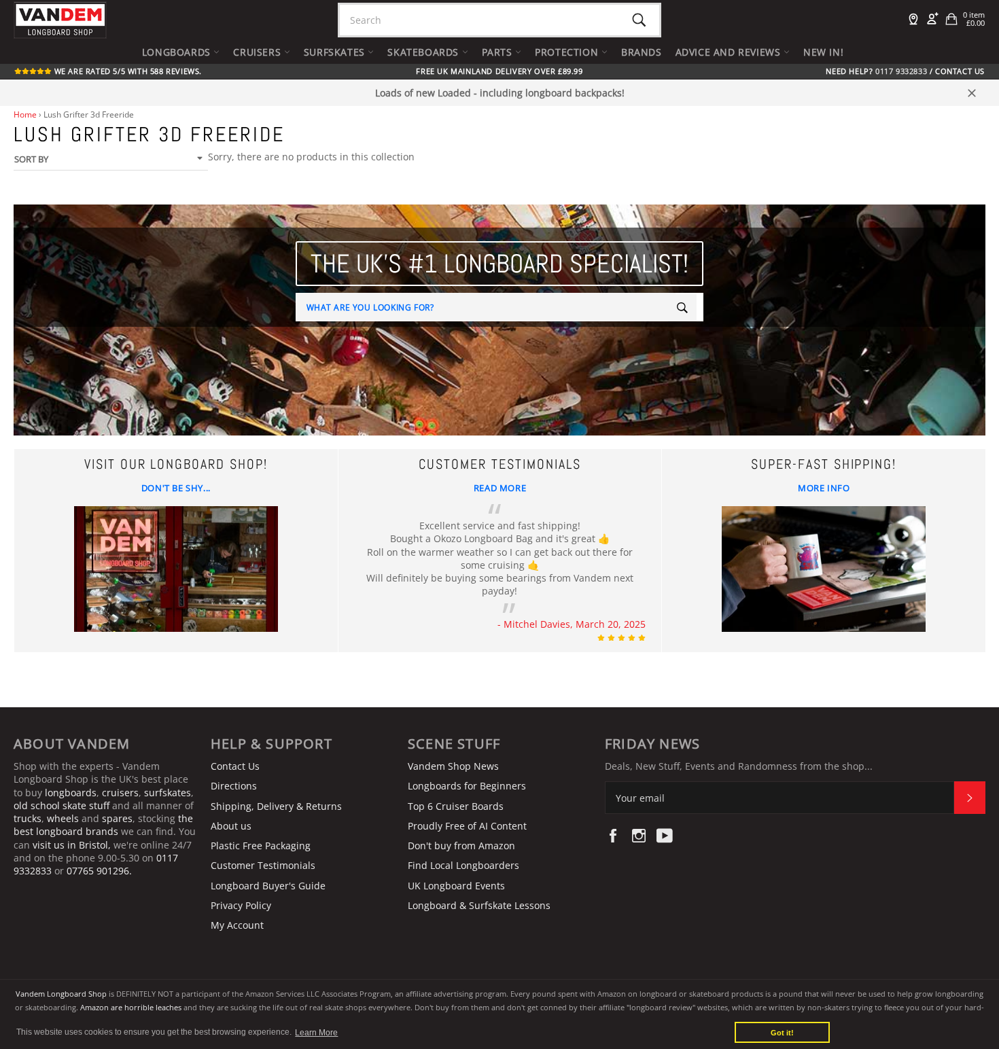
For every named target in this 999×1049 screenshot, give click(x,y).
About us (231, 825)
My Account (237, 925)
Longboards (178, 52)
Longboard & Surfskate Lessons (479, 905)
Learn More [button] (316, 1032)
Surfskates (336, 52)
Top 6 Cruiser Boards (456, 806)
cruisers (120, 792)
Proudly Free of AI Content (467, 825)
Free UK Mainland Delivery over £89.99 (499, 71)
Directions (234, 785)
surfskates (167, 792)
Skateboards (424, 52)
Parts (499, 52)
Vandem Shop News (453, 766)
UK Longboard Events (456, 885)
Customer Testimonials (263, 865)
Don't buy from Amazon (461, 845)
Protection (568, 52)
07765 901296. (99, 870)
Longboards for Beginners (467, 785)
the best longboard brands (103, 825)
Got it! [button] (782, 1033)
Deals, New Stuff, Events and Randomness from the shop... (739, 766)
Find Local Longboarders (463, 865)
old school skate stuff (61, 805)
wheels (64, 818)
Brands (641, 52)
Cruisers (258, 52)
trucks (27, 818)
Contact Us (960, 71)
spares (117, 818)
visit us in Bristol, (72, 844)
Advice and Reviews (730, 52)
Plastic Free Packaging (261, 845)
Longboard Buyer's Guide (268, 885)
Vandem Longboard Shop (61, 994)
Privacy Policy (241, 905)
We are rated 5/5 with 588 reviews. (127, 71)
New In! (823, 52)
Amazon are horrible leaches (130, 1007)
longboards (71, 792)
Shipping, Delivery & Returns (276, 806)
